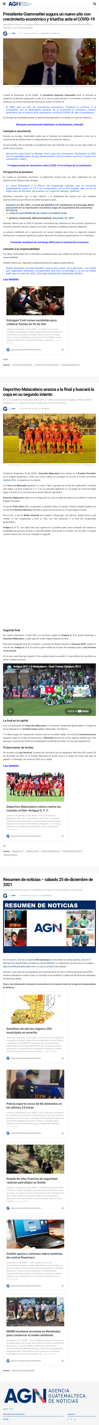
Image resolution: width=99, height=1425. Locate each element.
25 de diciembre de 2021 (28, 409)
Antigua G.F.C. (18, 851)
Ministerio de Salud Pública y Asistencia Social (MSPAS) (29, 963)
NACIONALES (46, 896)
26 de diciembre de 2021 (28, 33)
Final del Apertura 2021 (72, 851)
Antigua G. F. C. (30, 489)
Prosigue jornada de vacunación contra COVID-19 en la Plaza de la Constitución (49, 165)
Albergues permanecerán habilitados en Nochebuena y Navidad (49, 124)
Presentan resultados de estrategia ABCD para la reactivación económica (49, 242)
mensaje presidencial (70, 365)
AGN (13, 33)
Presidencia (55, 33)
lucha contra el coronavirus (46, 365)
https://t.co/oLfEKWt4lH (22, 213)
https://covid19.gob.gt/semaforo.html (19, 966)
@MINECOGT (52, 205)
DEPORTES (45, 409)
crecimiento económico (22, 365)
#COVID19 (11, 210)
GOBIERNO (44, 33)
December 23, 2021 (63, 218)
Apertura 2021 (9, 480)
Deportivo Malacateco (51, 851)
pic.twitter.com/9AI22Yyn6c (51, 213)
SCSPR (5, 1419)
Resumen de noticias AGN (23, 1371)
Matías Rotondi (10, 855)
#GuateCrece (13, 205)
